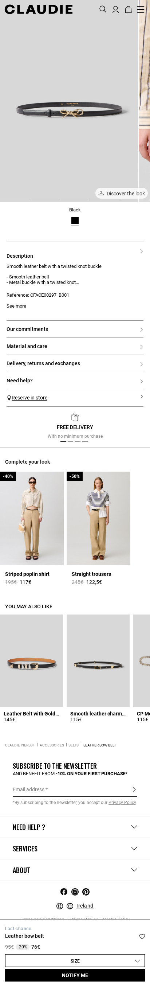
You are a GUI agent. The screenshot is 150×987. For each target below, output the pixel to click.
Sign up (134, 789)
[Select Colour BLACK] (75, 220)
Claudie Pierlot (20, 745)
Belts (73, 745)
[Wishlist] (142, 936)
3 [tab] (63, 204)
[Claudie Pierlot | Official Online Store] (38, 9)
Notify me (75, 975)
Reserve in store (29, 398)
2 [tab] (33, 204)
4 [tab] (93, 204)
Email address (28, 789)
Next (135, 428)
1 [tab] (3, 204)
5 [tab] (123, 204)
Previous (19, 428)
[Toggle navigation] (141, 9)
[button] (115, 9)
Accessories (52, 745)
